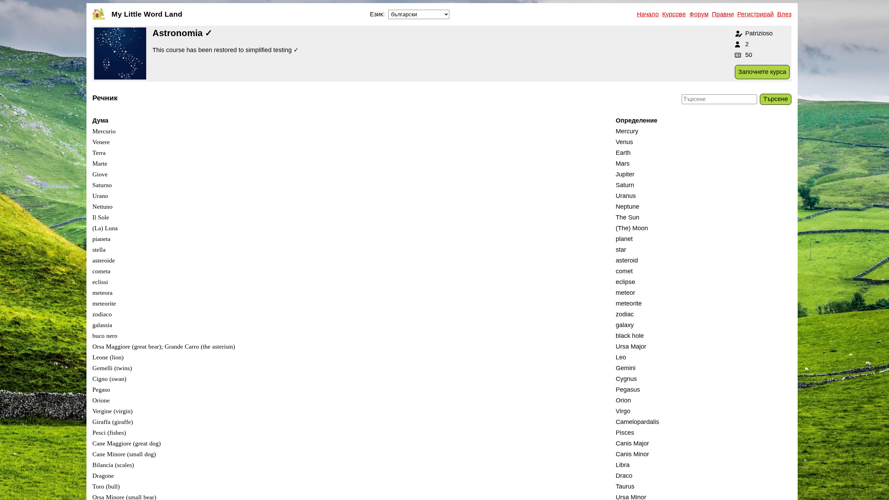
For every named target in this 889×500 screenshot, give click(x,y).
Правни (723, 14)
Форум (698, 14)
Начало (648, 14)
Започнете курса (762, 71)
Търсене (775, 98)
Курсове (674, 14)
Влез (784, 14)
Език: (377, 14)
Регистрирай (755, 14)
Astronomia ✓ (182, 33)
